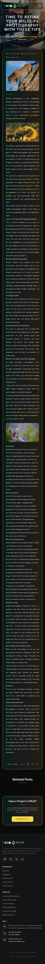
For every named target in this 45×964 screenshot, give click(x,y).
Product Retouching (9, 911)
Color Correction (8, 903)
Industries (6, 871)
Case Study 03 (8, 886)
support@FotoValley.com (16, 941)
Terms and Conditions (27, 952)
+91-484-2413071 (14, 935)
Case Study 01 (7, 878)
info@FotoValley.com (15, 939)
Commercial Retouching (11, 896)
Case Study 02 (8, 882)
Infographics (7, 874)
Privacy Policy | (15, 952)
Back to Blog (12, 764)
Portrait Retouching (9, 900)
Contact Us (21, 819)
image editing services (26, 182)
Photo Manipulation (9, 907)
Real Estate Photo (9, 915)
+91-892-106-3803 (14, 932)
